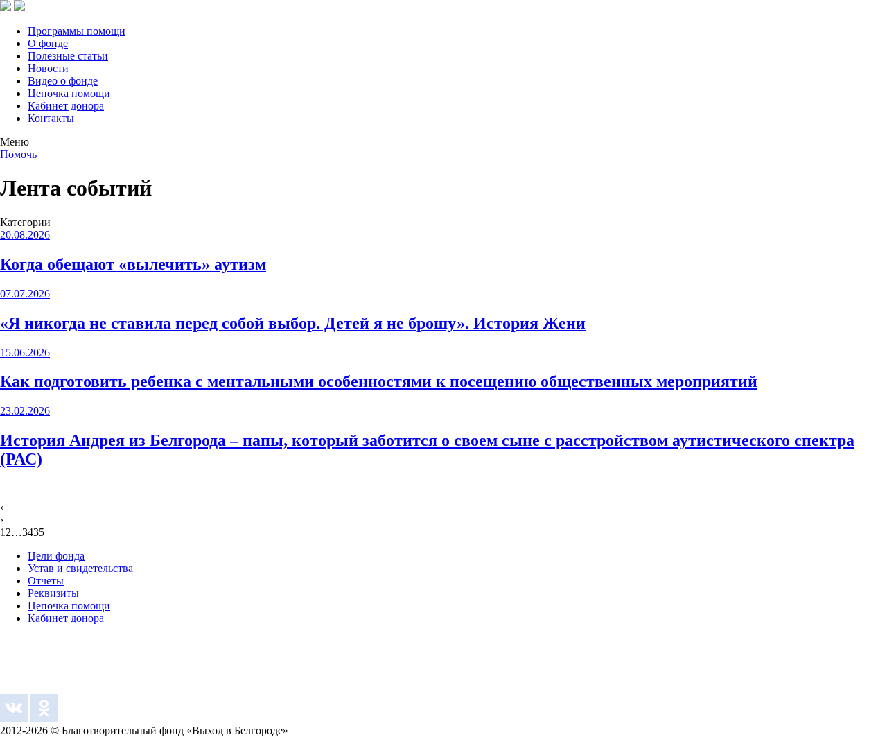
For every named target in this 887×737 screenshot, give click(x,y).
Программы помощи (76, 31)
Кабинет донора (66, 106)
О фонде (48, 43)
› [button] (1, 520)
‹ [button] (1, 507)
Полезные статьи (68, 56)
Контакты (51, 118)
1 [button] (3, 532)
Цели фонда (56, 556)
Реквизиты (53, 593)
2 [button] (8, 532)
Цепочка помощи (69, 93)
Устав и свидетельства (80, 568)
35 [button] (38, 532)
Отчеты (46, 581)
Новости (48, 68)
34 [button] (27, 532)
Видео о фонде (63, 81)
